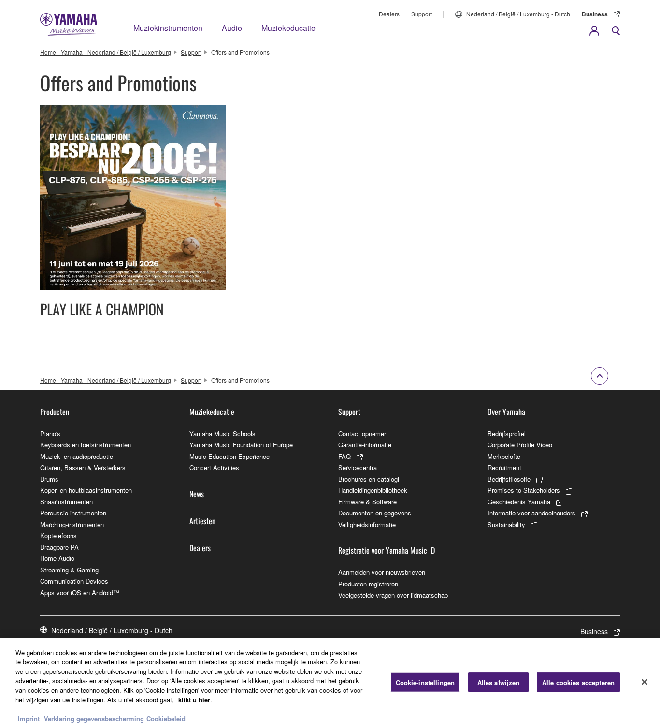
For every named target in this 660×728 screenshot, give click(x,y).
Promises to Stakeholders (524, 490)
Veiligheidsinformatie (367, 524)
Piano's (50, 433)
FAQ (344, 456)
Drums (49, 479)
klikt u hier (194, 699)
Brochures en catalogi (368, 479)
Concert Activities (214, 467)
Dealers (389, 14)
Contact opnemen (362, 433)
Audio (232, 27)
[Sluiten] (644, 681)
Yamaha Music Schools (222, 433)
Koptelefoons (58, 535)
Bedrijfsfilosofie (509, 479)
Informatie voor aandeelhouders (531, 512)
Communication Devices (74, 580)
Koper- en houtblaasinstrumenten (86, 490)
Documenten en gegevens (374, 512)
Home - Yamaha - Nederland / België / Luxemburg (105, 52)
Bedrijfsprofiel (507, 433)
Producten (54, 411)
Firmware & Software (367, 501)
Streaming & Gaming (69, 569)
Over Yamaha (506, 411)
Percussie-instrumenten (73, 512)
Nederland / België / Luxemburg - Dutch (518, 14)
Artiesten (202, 521)
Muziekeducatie (288, 27)
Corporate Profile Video (520, 444)
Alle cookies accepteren (578, 682)
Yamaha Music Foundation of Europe (241, 444)
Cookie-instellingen (425, 682)
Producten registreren (368, 583)
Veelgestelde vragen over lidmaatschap (393, 595)
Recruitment (504, 467)
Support (421, 14)
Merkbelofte (504, 456)
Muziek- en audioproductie (76, 456)
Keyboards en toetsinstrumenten (85, 444)
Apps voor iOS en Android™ (79, 592)
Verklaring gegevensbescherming (94, 718)
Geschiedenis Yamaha (519, 501)
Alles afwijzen (498, 682)
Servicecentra (357, 467)
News (196, 494)
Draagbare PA (59, 547)
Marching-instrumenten (72, 524)
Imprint (29, 718)
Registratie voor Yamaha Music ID (386, 550)
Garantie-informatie (364, 444)
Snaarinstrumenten (66, 501)
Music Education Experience (229, 456)
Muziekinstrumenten (167, 27)
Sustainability (506, 524)
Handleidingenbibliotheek (372, 490)
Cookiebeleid (166, 718)
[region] (330, 683)
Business (595, 14)
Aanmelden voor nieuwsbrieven (381, 572)
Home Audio (57, 558)
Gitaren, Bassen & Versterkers (83, 467)
